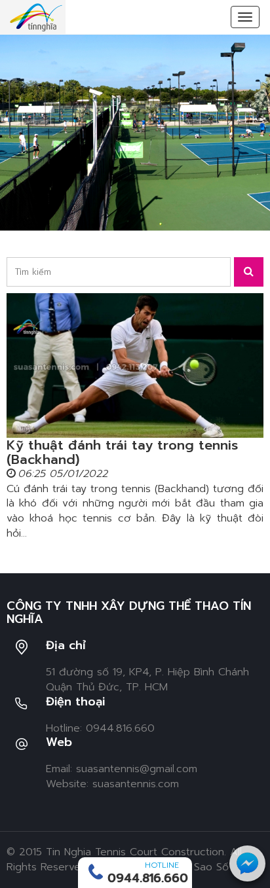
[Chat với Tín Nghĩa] (247, 863)
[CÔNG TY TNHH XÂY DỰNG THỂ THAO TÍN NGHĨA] (36, 17)
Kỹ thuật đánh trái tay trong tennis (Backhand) (122, 452)
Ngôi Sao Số (198, 867)
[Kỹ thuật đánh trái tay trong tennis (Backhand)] (135, 365)
